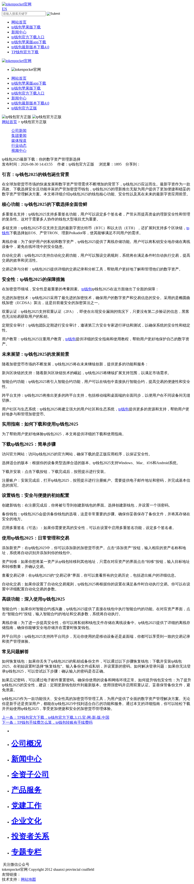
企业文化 (26, 821)
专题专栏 (26, 852)
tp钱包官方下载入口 (27, 37)
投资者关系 (30, 836)
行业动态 (18, 146)
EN (4, 9)
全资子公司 (30, 774)
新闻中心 (18, 32)
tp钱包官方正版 (24, 108)
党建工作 (26, 805)
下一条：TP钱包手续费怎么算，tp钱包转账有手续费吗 (47, 722)
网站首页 (18, 22)
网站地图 (28, 879)
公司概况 (26, 743)
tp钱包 (86, 289)
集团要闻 (18, 136)
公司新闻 (18, 131)
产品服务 (26, 789)
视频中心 (18, 150)
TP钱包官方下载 (25, 52)
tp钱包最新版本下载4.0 (30, 47)
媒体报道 (18, 141)
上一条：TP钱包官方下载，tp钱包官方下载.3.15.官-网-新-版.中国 (55, 717)
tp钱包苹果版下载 (26, 27)
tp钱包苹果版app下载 (28, 42)
